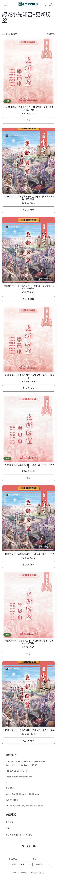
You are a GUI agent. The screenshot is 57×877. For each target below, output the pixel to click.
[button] (5, 4)
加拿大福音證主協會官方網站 (19, 834)
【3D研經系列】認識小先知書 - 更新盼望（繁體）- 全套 (28, 554)
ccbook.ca (24, 873)
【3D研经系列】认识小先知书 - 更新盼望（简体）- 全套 (28, 730)
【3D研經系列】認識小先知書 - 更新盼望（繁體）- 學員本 (28, 376)
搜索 (8, 828)
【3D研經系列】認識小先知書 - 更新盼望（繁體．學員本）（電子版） (28, 108)
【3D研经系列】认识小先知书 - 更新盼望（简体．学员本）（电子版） (28, 642)
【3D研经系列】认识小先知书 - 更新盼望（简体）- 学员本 (28, 465)
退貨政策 (10, 822)
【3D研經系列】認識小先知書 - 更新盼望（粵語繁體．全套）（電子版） (28, 287)
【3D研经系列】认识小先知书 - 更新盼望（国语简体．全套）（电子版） (28, 197)
